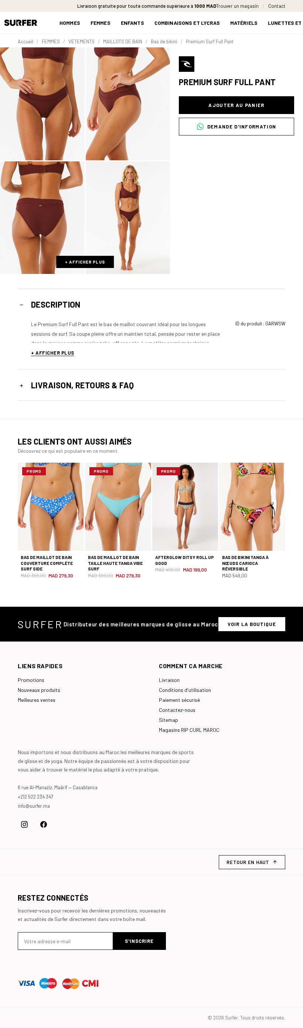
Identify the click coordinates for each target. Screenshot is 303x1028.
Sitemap (168, 720)
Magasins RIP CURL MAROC (189, 730)
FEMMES (51, 41)
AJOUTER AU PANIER (236, 105)
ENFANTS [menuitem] (132, 23)
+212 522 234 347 (35, 797)
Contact (276, 6)
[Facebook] (43, 824)
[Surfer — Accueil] (26, 23)
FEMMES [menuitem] (100, 23)
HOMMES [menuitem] (69, 23)
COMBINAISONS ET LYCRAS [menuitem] (187, 23)
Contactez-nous (177, 710)
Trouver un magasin (237, 6)
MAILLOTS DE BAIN (122, 41)
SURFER (40, 624)
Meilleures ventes (36, 700)
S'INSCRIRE (139, 941)
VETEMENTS (81, 41)
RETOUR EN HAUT (248, 862)
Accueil (25, 41)
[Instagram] (24, 824)
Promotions (31, 680)
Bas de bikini (164, 41)
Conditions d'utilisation (185, 690)
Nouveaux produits (39, 690)
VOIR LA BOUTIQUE (252, 624)
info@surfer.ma (34, 806)
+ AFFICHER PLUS (85, 261)
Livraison (169, 680)
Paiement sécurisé (179, 700)
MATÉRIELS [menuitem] (244, 23)
